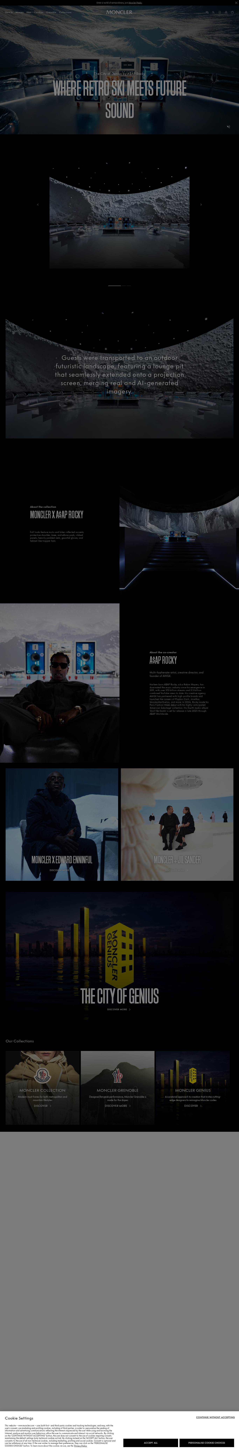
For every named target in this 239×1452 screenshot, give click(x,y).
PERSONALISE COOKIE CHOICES (206, 1442)
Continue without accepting (215, 1417)
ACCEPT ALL (150, 1442)
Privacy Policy (80, 1446)
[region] (119, 1431)
